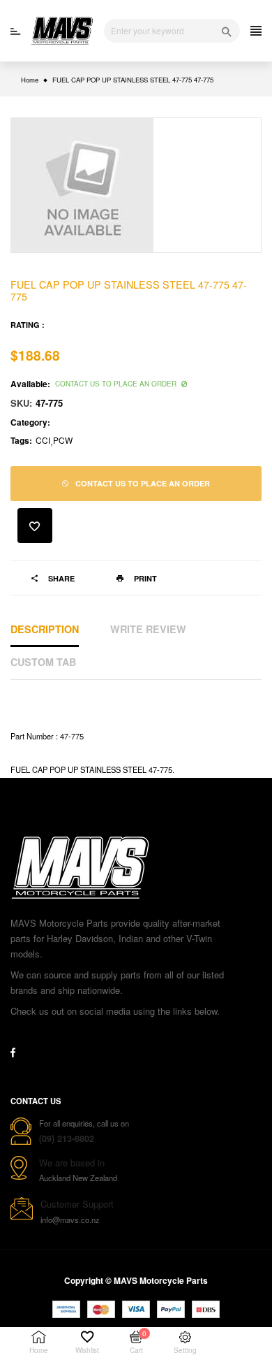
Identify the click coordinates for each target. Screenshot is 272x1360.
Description (44, 629)
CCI (43, 440)
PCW (63, 440)
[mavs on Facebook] (12, 1052)
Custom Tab (43, 662)
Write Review (148, 629)
